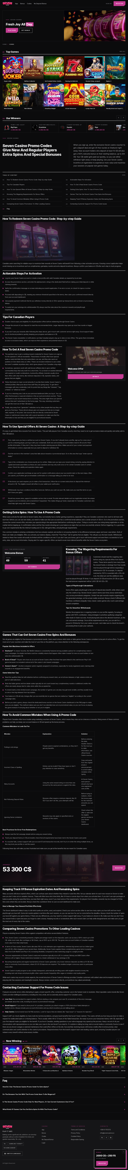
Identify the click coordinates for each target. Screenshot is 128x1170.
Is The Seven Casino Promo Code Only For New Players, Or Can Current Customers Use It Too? (38, 1102)
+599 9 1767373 (105, 1130)
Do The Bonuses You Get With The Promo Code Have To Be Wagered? (29, 1094)
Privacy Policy (75, 1133)
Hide (123, 175)
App (16, 3)
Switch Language (14, 1153)
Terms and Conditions (78, 1130)
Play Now (12, 30)
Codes (29, 3)
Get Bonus (25, 30)
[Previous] (118, 38)
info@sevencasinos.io (107, 1133)
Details (96, 376)
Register (119, 3)
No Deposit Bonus (40, 3)
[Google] (110, 1137)
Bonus (22, 3)
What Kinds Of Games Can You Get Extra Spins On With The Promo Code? (30, 1109)
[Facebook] (106, 1137)
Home (5, 44)
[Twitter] (102, 1137)
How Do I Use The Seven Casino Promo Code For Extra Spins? (26, 1087)
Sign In (109, 3)
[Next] (122, 38)
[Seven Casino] (7, 3)
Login (43, 1143)
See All (122, 51)
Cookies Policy (76, 1136)
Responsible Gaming (77, 1139)
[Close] (123, 1151)
